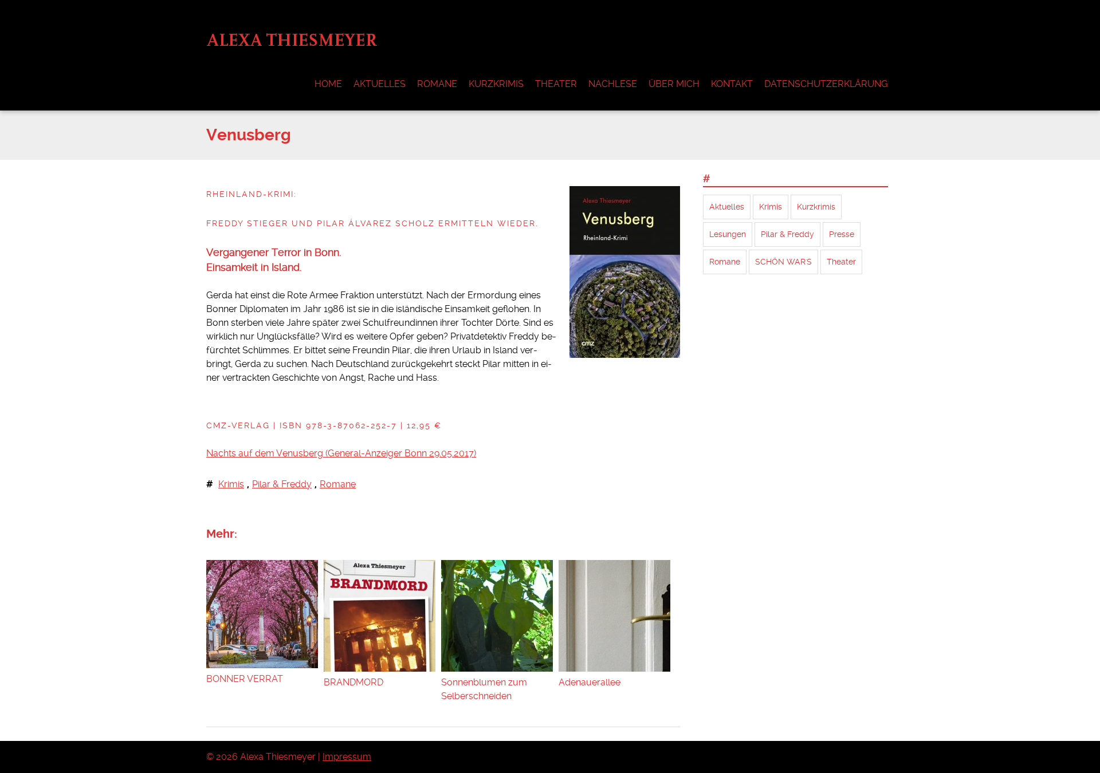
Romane (437, 83)
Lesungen (727, 234)
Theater (556, 83)
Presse (841, 234)
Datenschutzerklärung (826, 83)
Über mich (674, 83)
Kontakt (732, 83)
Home (328, 83)
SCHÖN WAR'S (783, 261)
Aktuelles (379, 83)
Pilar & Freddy (282, 484)
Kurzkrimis (496, 83)
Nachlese (612, 83)
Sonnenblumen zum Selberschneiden (484, 689)
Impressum (347, 756)
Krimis (231, 484)
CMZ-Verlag (238, 425)
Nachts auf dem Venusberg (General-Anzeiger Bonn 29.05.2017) (341, 453)
